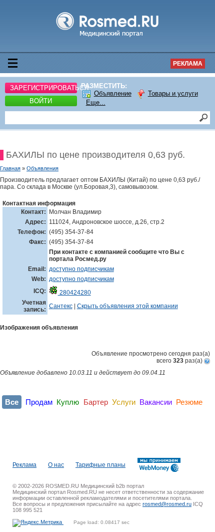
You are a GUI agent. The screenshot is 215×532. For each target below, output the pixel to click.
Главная (10, 168)
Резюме (189, 402)
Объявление (113, 93)
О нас (56, 464)
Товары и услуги (173, 93)
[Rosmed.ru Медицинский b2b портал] (108, 37)
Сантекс (60, 306)
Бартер (96, 402)
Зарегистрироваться (43, 88)
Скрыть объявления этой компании (127, 306)
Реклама (187, 63)
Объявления (42, 168)
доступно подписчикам (81, 269)
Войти (41, 101)
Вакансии (156, 402)
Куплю (67, 402)
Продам (39, 402)
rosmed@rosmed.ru (167, 504)
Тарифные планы (101, 464)
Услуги (124, 402)
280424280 (74, 292)
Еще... (96, 102)
